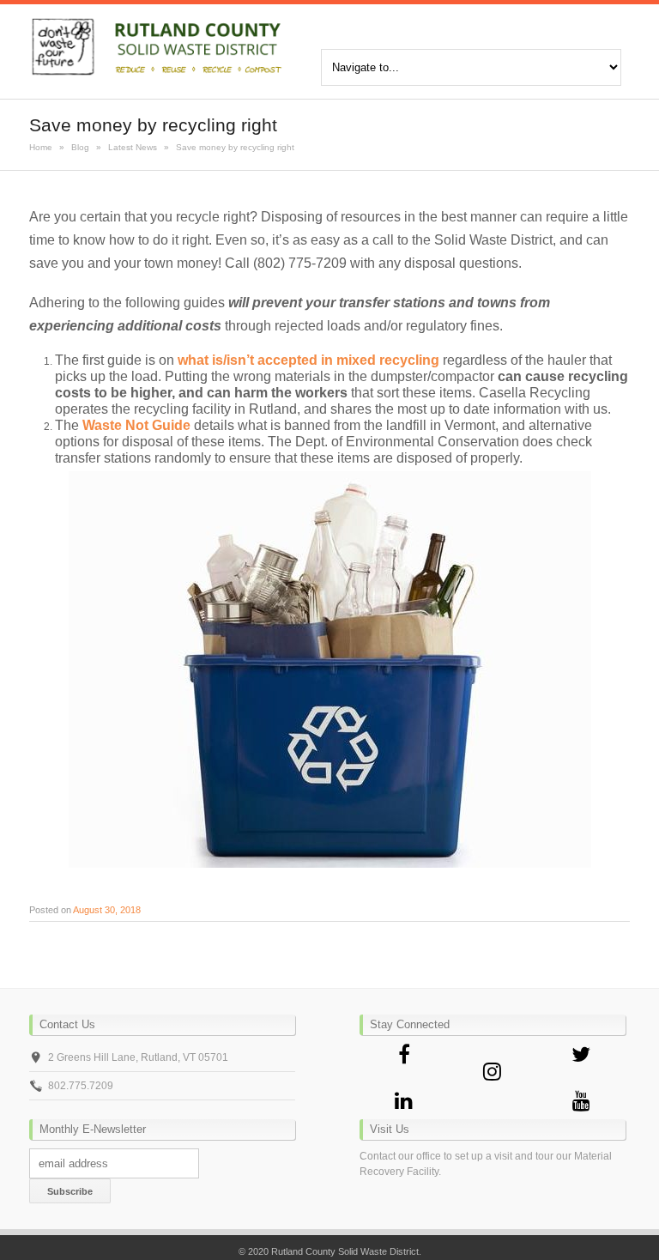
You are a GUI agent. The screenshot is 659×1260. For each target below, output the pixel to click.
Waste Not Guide (136, 425)
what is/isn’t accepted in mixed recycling (308, 360)
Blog (80, 147)
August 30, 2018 (107, 910)
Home (40, 147)
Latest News (132, 147)
